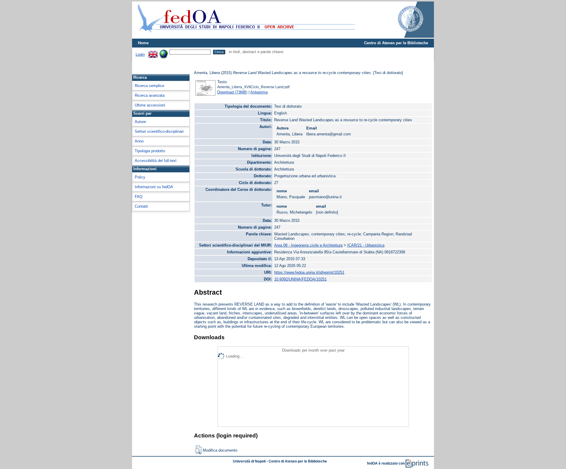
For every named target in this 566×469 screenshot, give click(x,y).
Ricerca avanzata (149, 95)
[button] (198, 449)
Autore (140, 121)
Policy (140, 177)
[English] (153, 52)
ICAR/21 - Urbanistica (365, 245)
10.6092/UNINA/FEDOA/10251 (300, 279)
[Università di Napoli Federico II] (404, 36)
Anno (139, 141)
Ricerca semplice (149, 85)
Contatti (141, 206)
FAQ (138, 196)
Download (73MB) (232, 92)
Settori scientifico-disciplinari (159, 131)
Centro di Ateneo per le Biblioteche (396, 43)
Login (140, 54)
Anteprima (259, 92)
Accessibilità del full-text (156, 160)
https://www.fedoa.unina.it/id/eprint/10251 (309, 272)
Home (143, 43)
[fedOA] (245, 36)
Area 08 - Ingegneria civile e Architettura (308, 245)
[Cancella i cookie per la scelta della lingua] (163, 52)
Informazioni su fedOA (154, 187)
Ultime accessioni (150, 105)
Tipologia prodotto (150, 151)
